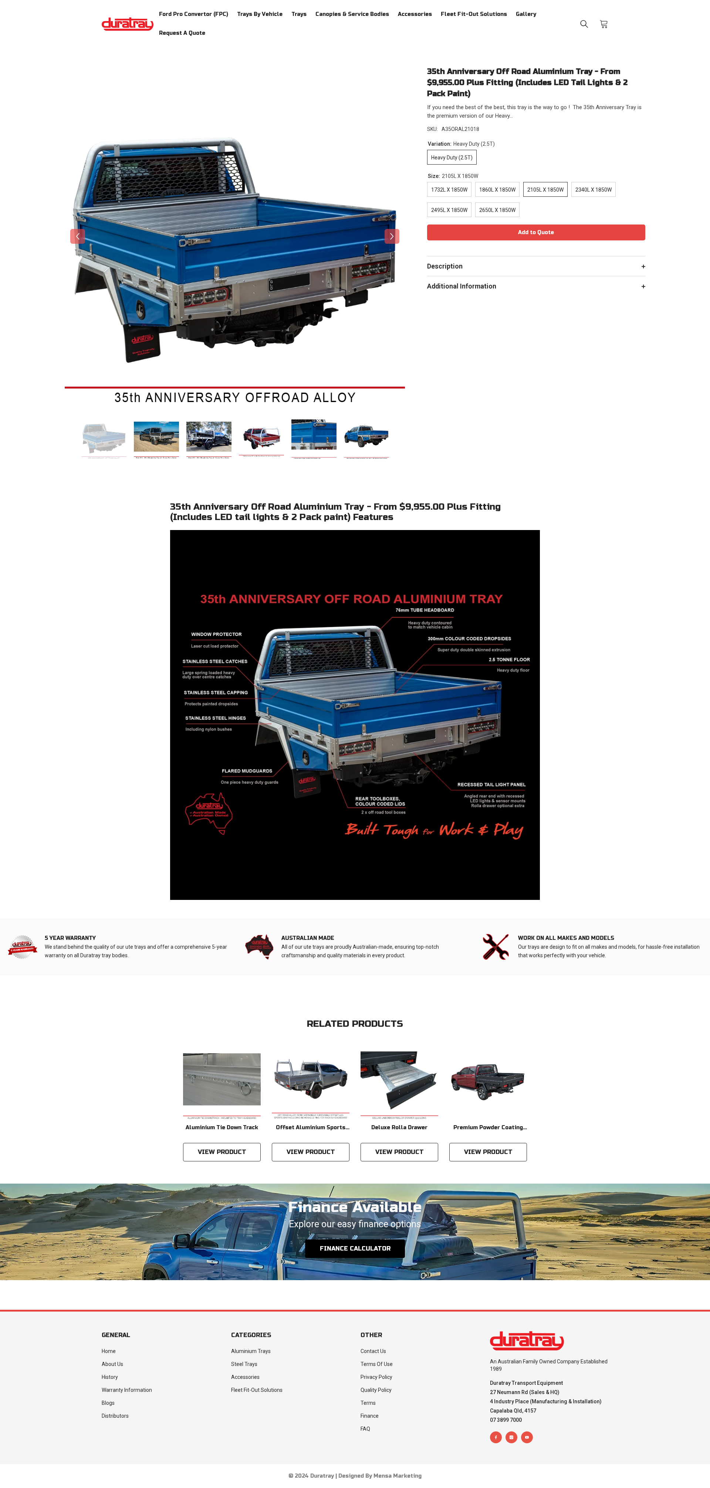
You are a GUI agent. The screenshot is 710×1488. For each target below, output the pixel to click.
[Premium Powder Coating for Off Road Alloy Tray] (488, 1081)
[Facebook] (496, 1437)
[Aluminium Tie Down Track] (222, 1081)
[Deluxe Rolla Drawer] (399, 1081)
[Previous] (77, 236)
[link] (118, 946)
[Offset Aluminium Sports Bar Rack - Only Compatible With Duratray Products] (310, 1081)
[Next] (392, 236)
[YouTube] (527, 1437)
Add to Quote (536, 232)
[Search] (584, 24)
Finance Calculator (355, 1248)
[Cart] (603, 24)
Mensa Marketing (397, 1476)
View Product (222, 1151)
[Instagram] (511, 1437)
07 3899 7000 (506, 1420)
